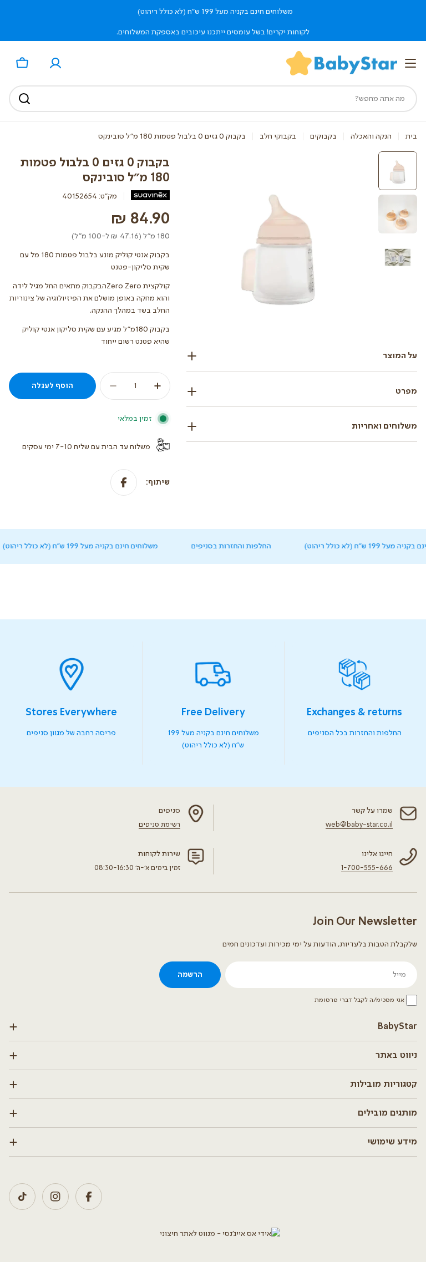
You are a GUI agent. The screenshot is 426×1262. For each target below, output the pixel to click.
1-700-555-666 (367, 868)
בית (411, 136)
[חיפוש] (24, 98)
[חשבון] (55, 63)
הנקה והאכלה (371, 136)
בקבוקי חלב (278, 136)
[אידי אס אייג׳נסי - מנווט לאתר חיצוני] (220, 1234)
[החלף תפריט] (410, 63)
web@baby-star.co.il (359, 824)
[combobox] (213, 98)
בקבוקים (323, 136)
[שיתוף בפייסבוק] (123, 482)
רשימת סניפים (159, 824)
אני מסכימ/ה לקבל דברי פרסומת (359, 1000)
